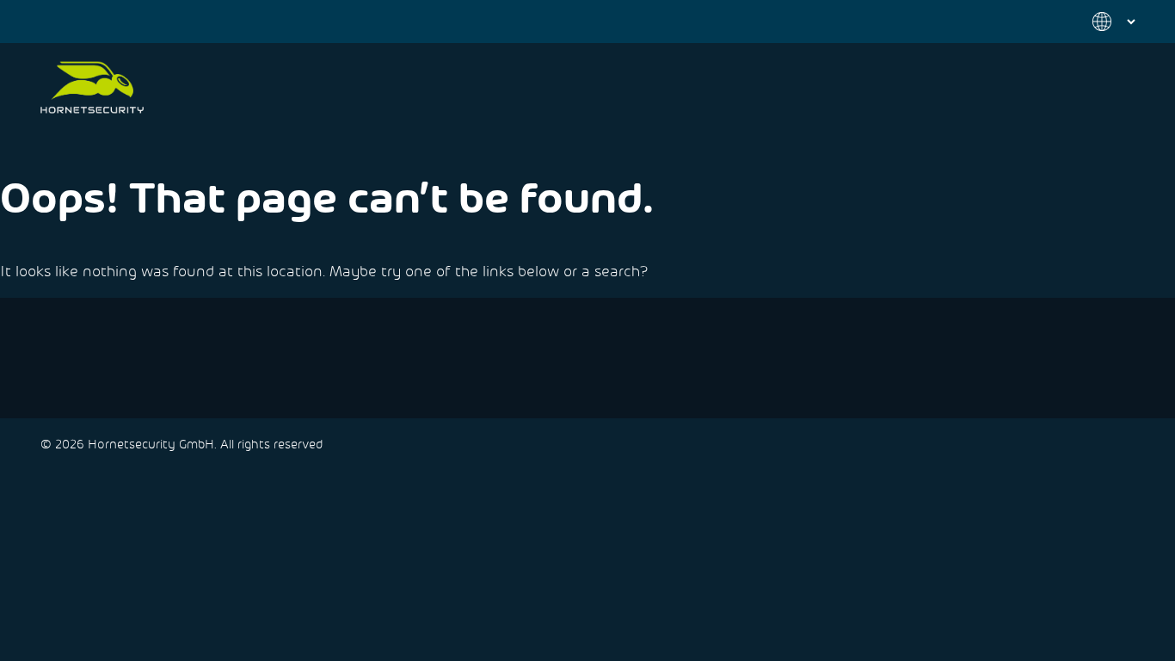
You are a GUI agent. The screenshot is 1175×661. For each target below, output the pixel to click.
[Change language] (1103, 21)
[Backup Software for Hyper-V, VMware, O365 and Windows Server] (92, 87)
